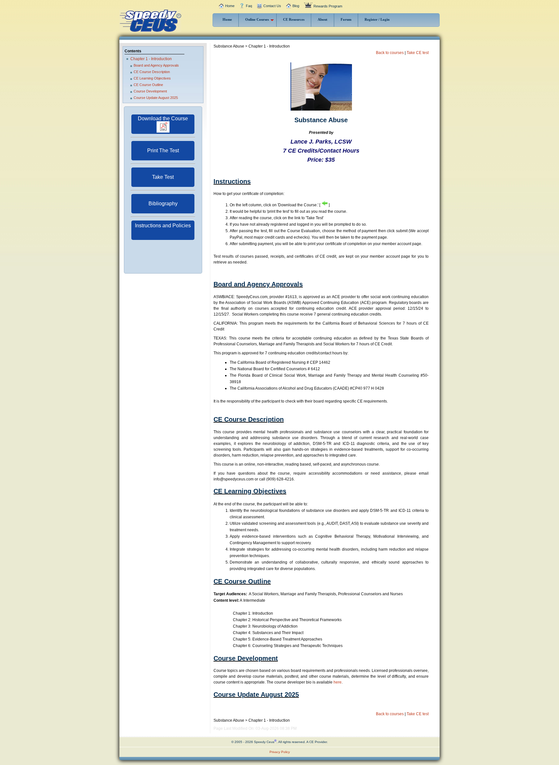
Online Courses (257, 19)
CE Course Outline (148, 85)
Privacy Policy (279, 752)
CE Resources (293, 19)
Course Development (150, 91)
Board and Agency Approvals (156, 65)
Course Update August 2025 (156, 98)
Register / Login (377, 19)
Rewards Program (327, 6)
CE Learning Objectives (152, 78)
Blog (295, 6)
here (338, 682)
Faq (249, 6)
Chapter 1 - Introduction (151, 59)
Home (230, 6)
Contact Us (272, 6)
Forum (346, 19)
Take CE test (418, 52)
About (322, 19)
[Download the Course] (163, 131)
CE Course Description (152, 72)
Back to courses (390, 52)
